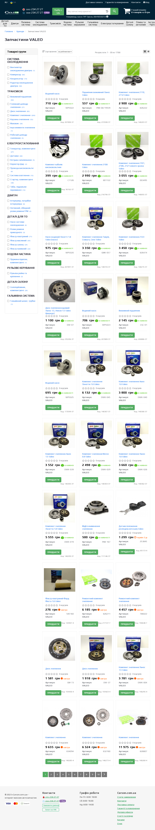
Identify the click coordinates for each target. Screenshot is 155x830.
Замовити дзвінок (51, 805)
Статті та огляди (125, 816)
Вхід (147, 2)
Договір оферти (125, 812)
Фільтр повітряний (21, 236)
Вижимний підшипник (129, 310)
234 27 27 (34, 9)
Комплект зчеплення (22, 115)
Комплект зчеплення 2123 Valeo (131, 238)
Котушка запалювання (22, 160)
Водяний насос (52, 93)
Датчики (16, 156)
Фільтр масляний (20, 240)
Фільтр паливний (20, 248)
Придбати (53, 118)
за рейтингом (64, 52)
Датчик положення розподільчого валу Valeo (131, 527)
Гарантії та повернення (128, 808)
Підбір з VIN (58, 11)
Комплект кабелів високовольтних (54, 165)
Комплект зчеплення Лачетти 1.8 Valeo (55, 527)
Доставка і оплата (94, 2)
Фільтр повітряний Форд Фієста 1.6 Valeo (57, 599)
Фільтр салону (19, 244)
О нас (119, 823)
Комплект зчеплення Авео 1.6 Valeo (131, 382)
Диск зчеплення (20, 111)
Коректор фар (18, 164)
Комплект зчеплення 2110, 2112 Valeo (132, 93)
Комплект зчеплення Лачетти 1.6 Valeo (92, 382)
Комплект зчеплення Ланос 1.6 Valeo (132, 455)
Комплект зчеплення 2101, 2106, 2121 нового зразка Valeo (132, 166)
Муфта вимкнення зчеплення (91, 527)
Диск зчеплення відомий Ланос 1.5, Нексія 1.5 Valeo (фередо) (58, 311)
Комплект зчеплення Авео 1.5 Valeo (58, 455)
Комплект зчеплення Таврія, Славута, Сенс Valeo (96, 238)
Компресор (17, 74)
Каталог (121, 819)
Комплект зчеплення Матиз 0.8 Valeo (95, 455)
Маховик (16, 123)
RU (6, 2)
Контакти (135, 2)
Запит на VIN (50, 810)
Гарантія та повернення (117, 2)
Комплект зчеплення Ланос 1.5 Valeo (132, 668)
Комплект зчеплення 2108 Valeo (95, 165)
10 (98, 774)
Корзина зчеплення (21, 119)
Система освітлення (21, 175)
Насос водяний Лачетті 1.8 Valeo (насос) (58, 238)
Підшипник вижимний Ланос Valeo (96, 93)
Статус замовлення (126, 797)
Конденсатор (18, 78)
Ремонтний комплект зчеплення (92, 599)
